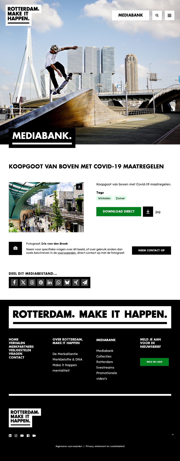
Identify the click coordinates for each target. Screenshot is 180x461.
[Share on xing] (75, 282)
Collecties (103, 356)
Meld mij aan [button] (154, 362)
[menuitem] (131, 15)
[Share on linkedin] (49, 282)
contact (16, 357)
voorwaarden (66, 252)
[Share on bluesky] (67, 282)
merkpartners (21, 346)
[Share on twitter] (23, 282)
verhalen (17, 343)
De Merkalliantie (65, 354)
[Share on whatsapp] (58, 282)
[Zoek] (155, 15)
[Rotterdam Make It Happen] (23, 15)
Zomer (120, 198)
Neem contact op (151, 250)
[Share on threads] (32, 282)
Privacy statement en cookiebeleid (105, 446)
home (13, 339)
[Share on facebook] (14, 282)
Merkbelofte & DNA (67, 359)
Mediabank (104, 351)
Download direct (119, 211)
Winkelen (104, 198)
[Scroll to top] (172, 434)
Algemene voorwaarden (69, 446)
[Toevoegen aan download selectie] (148, 212)
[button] (10, 436)
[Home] (27, 417)
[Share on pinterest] (40, 282)
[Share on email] (84, 282)
